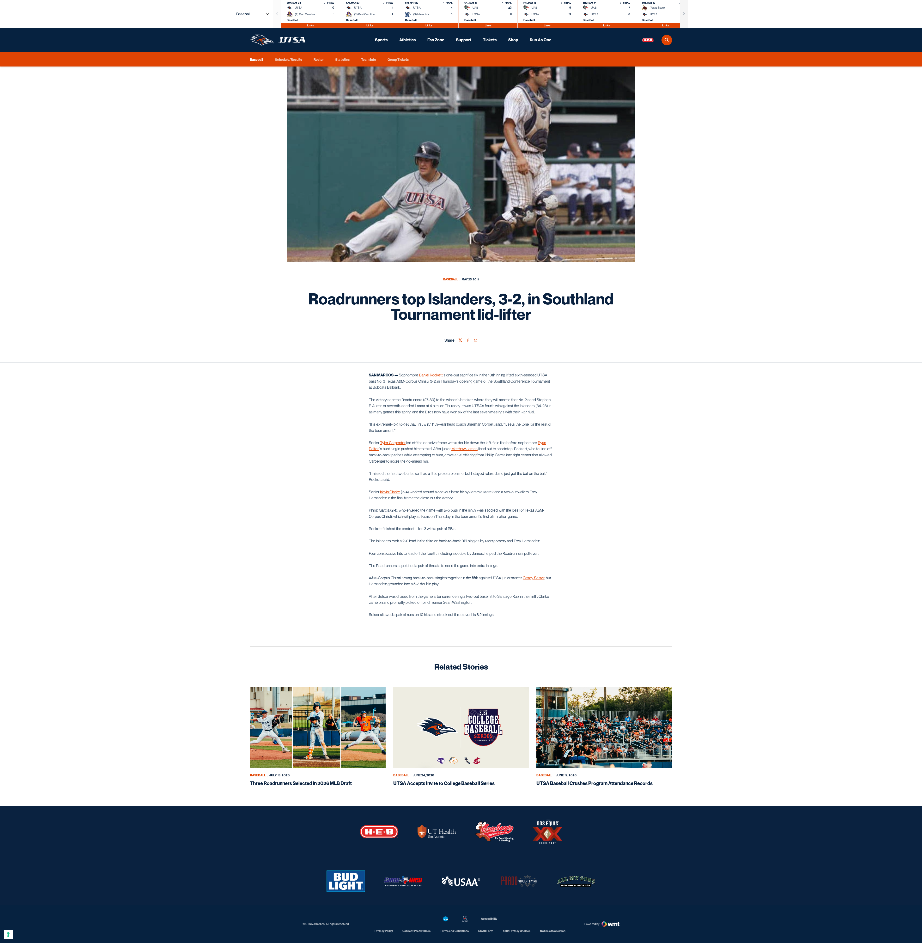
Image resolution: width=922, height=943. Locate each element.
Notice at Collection (552, 931)
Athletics (407, 39)
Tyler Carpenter (393, 442)
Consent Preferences (416, 931)
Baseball (450, 279)
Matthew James (464, 448)
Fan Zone (435, 39)
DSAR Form (485, 931)
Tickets (490, 39)
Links (310, 25)
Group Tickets (398, 59)
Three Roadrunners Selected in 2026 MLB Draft (301, 783)
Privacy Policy (384, 931)
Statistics (342, 59)
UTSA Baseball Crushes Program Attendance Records (594, 783)
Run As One (541, 39)
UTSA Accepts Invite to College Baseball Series (444, 783)
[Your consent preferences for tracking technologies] (8, 934)
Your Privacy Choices (516, 931)
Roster (319, 59)
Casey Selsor (533, 577)
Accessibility (489, 918)
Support (463, 39)
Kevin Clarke (390, 492)
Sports (381, 39)
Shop (513, 39)
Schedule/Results (288, 59)
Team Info (368, 59)
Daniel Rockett (431, 375)
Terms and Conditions (454, 931)
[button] (684, 14)
